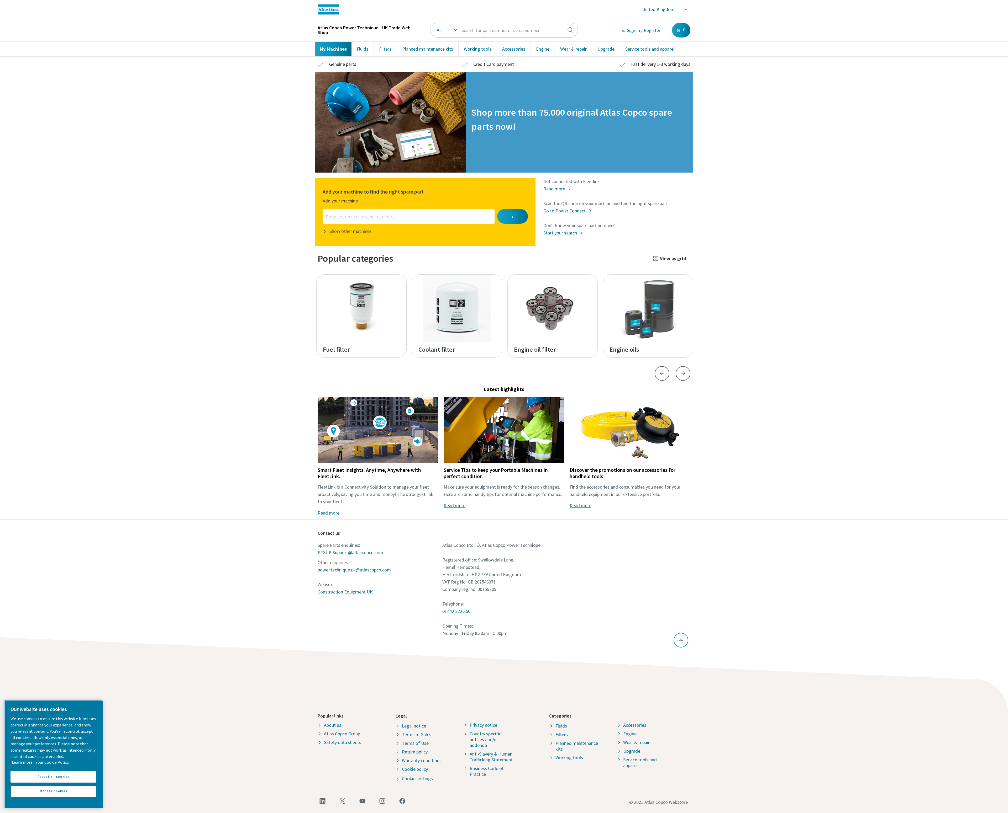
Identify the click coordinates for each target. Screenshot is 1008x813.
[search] (570, 30)
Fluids (362, 49)
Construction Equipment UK (345, 592)
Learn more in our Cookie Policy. (40, 762)
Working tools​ (477, 49)
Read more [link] (328, 513)
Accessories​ (513, 49)
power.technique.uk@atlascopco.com (354, 570)
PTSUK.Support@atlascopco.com (350, 552)
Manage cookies (53, 791)
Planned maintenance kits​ (427, 49)
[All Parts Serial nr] (504, 30)
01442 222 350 (456, 611)
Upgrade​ (606, 49)
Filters (385, 49)
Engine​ (542, 49)
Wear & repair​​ (573, 49)
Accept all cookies (54, 776)
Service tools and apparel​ (649, 49)
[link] (403, 9)
